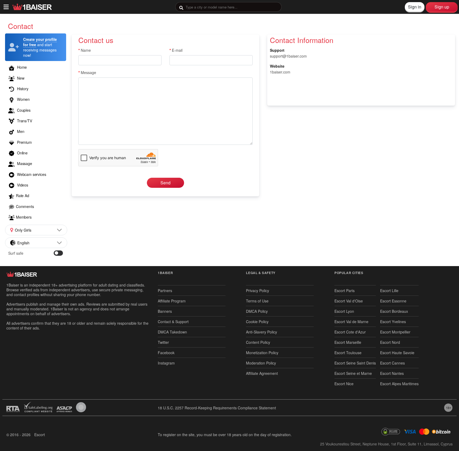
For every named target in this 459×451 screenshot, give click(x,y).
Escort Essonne (393, 300)
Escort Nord (390, 342)
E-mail (177, 50)
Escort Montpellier (395, 332)
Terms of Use (257, 300)
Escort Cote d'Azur (350, 332)
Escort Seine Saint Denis (355, 363)
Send (165, 183)
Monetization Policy (262, 352)
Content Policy (258, 342)
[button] (36, 230)
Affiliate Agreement (262, 373)
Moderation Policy (261, 363)
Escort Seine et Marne (353, 373)
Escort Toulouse (348, 352)
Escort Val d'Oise (348, 300)
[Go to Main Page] (32, 7)
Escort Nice (344, 383)
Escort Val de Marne (351, 321)
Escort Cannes (392, 363)
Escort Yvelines (393, 321)
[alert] (35, 47)
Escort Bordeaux (394, 311)
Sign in (414, 7)
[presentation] (228, 7)
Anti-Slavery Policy (261, 332)
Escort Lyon (344, 311)
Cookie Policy (257, 321)
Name (86, 50)
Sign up (442, 7)
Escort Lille (389, 290)
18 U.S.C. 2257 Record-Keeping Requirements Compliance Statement (217, 407)
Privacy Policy (257, 290)
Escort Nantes (392, 373)
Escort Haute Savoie (397, 352)
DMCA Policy (257, 311)
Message (88, 72)
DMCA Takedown (172, 332)
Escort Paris (344, 290)
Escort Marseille (347, 342)
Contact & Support (173, 321)
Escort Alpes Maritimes (399, 383)
